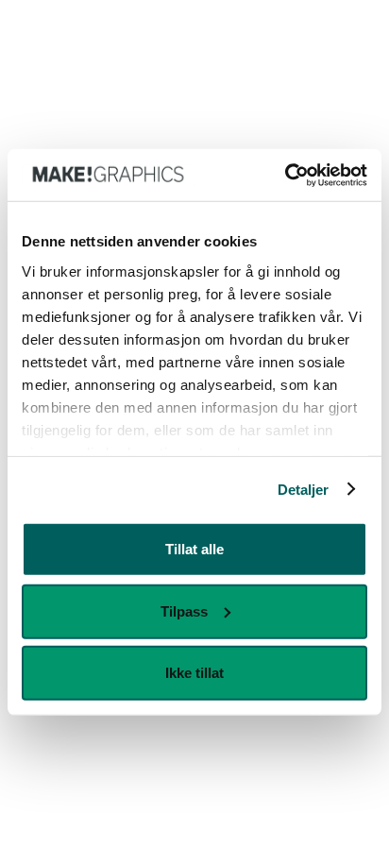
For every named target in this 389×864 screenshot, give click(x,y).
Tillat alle (194, 549)
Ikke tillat (194, 673)
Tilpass (184, 610)
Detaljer (304, 489)
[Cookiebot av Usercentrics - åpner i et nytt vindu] (284, 174)
